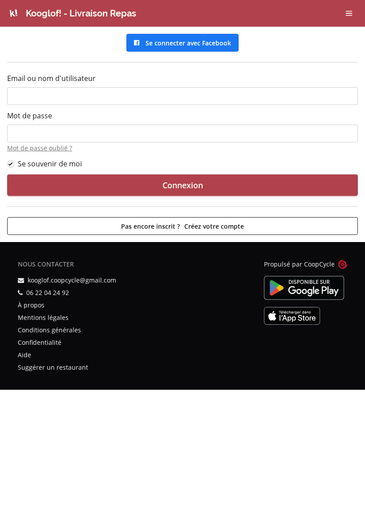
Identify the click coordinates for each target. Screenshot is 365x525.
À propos (31, 305)
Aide (24, 355)
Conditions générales (49, 330)
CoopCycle (319, 264)
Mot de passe (29, 116)
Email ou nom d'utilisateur (51, 78)
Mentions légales (43, 317)
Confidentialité (39, 342)
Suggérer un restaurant (53, 367)
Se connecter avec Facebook (186, 43)
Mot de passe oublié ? (39, 148)
